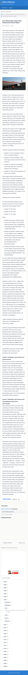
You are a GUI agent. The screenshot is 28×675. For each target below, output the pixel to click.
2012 (5, 642)
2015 (5, 633)
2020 (5, 596)
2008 (5, 654)
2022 (5, 593)
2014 (5, 636)
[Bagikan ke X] (12, 499)
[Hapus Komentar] (11, 514)
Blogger (18, 672)
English (10, 7)
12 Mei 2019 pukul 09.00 (6, 514)
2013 (5, 639)
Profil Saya (4, 7)
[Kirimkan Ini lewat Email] (16, 499)
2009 (5, 651)
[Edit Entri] (18, 499)
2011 (5, 645)
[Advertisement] (14, 561)
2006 (5, 660)
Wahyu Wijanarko (8, 2)
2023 (5, 590)
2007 (5, 657)
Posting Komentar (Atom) (11, 547)
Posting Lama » (22, 542)
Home (3, 14)
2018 (5, 624)
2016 (5, 630)
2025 (5, 584)
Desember (7, 602)
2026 (5, 581)
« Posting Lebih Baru (7, 542)
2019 (5, 599)
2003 (5, 666)
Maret (6, 618)
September (7, 605)
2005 (5, 663)
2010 (5, 648)
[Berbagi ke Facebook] (14, 499)
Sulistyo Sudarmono (6, 508)
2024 (5, 587)
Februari (7, 621)
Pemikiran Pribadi (9, 14)
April (6, 615)
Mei (6, 608)
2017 (5, 627)
